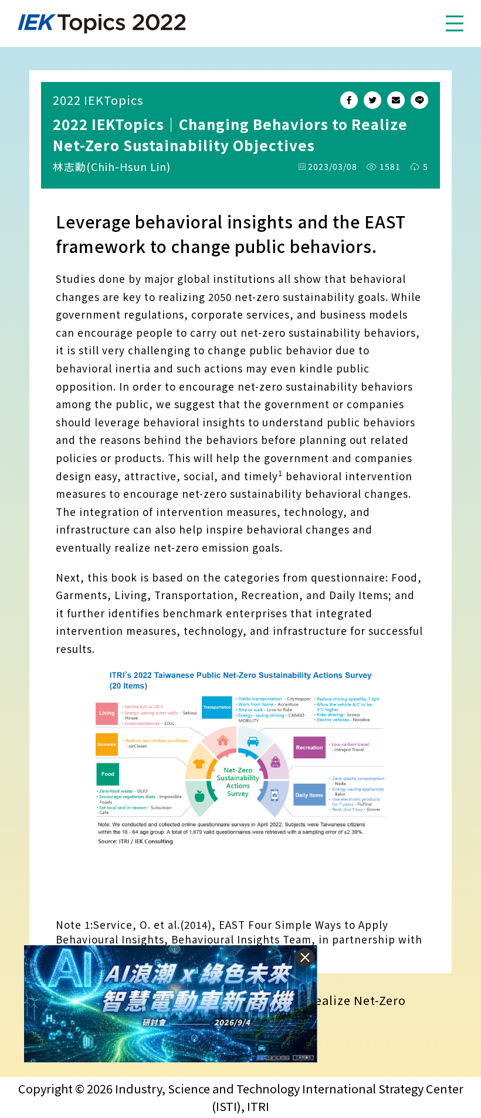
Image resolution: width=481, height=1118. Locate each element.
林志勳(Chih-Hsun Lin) (112, 166)
